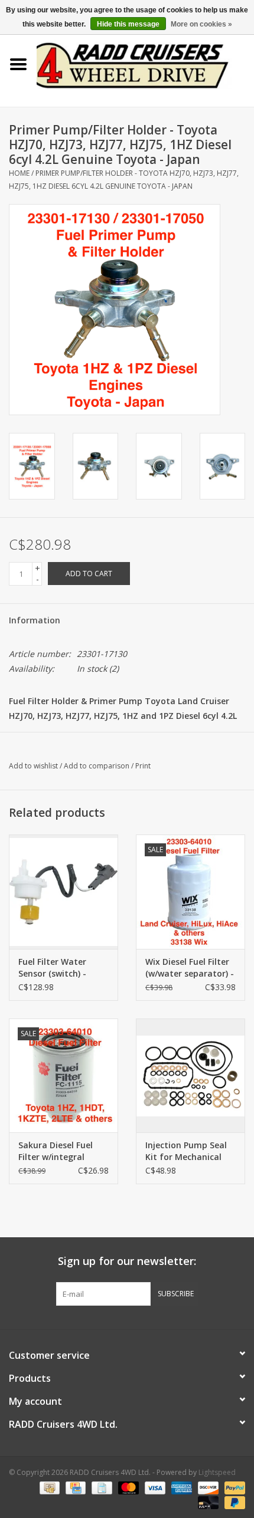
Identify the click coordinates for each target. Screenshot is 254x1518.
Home (19, 173)
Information (34, 620)
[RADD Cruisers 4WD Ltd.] (145, 63)
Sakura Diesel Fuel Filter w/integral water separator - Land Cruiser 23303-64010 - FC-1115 (58, 1151)
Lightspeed (217, 1472)
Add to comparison (97, 766)
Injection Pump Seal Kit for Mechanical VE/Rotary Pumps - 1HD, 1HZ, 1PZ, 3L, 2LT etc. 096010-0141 (190, 1151)
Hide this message (128, 24)
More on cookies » (201, 24)
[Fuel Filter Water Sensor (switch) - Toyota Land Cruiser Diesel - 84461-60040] (63, 891)
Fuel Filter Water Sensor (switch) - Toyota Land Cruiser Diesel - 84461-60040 (60, 968)
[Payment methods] (48, 1487)
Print (143, 766)
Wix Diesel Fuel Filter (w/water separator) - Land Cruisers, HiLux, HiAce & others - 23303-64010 (189, 968)
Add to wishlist (33, 766)
